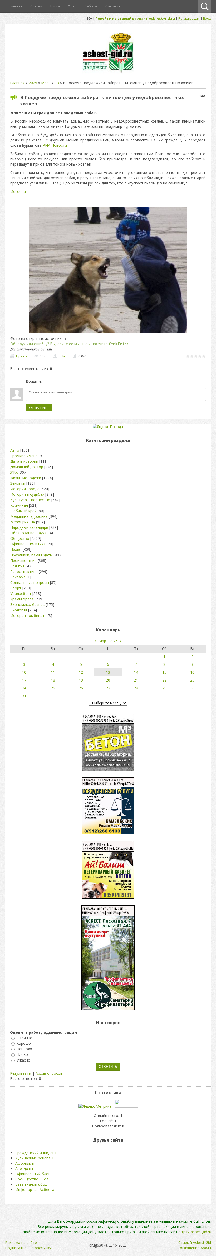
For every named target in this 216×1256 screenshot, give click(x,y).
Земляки (17, 483)
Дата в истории (24, 461)
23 (192, 680)
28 (136, 687)
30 (192, 687)
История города (25, 488)
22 (164, 680)
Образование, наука (28, 532)
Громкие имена (24, 455)
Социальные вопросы (29, 582)
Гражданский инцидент (36, 1152)
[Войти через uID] (47, 381)
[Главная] (108, 72)
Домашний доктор (26, 466)
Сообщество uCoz (31, 1178)
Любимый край (23, 510)
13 (57, 82)
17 (24, 680)
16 (192, 672)
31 (24, 695)
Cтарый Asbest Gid (194, 1242)
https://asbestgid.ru (195, 1231)
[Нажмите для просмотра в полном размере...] (108, 332)
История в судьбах (27, 494)
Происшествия (23, 560)
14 (136, 672)
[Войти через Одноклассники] (74, 381)
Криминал (19, 505)
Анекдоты (24, 1168)
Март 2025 (108, 640)
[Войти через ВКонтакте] (56, 381)
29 (164, 687)
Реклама (18, 576)
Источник (19, 191)
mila (62, 356)
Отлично (24, 1037)
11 (53, 672)
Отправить (39, 407)
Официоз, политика (28, 543)
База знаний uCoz (31, 1184)
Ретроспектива (24, 571)
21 (136, 680)
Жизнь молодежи (25, 477)
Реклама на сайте (21, 1242)
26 (81, 687)
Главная (17, 82)
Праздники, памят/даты (31, 554)
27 (108, 687)
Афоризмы (24, 1163)
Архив (205, 1247)
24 (24, 687)
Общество (19, 538)
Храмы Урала (22, 599)
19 (81, 680)
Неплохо (24, 1048)
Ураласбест (20, 593)
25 (53, 687)
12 (81, 672)
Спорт (15, 587)
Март (46, 82)
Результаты (20, 1073)
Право (21, 356)
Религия (17, 565)
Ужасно (23, 1060)
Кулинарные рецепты (34, 1157)
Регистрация (189, 18)
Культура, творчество (30, 499)
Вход (207, 18)
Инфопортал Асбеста (34, 1189)
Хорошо (24, 1043)
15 (164, 672)
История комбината (28, 615)
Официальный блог (32, 1173)
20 (108, 680)
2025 (33, 82)
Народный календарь (29, 527)
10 (24, 672)
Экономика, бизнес (27, 604)
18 (53, 680)
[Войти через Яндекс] (65, 381)
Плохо (22, 1054)
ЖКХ (14, 472)
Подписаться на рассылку (28, 1247)
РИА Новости (55, 145)
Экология (18, 610)
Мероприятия (22, 521)
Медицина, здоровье (29, 516)
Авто (14, 450)
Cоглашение (188, 1247)
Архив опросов (49, 1073)
